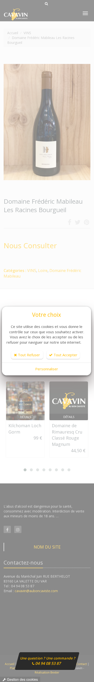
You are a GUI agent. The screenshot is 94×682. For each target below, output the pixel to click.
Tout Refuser (28, 354)
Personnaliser (46, 368)
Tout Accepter (65, 354)
